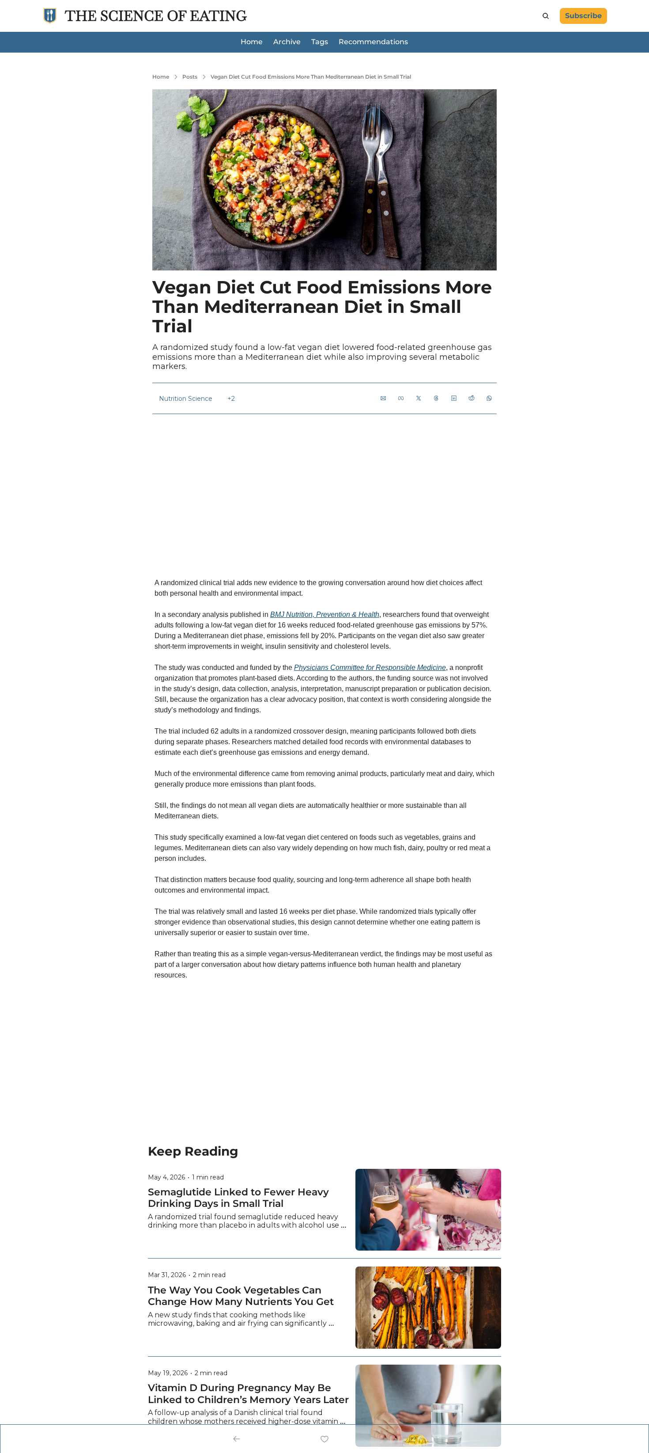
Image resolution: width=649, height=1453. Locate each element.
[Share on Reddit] (471, 398)
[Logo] (50, 16)
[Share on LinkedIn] (453, 398)
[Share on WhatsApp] (489, 398)
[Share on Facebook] (400, 398)
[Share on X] (418, 398)
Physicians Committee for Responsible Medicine (370, 667)
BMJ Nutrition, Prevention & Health (324, 614)
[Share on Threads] (436, 398)
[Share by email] (383, 398)
